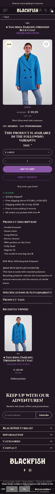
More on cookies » (43, 489)
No (24, 489)
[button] (5, 10)
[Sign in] (40, 10)
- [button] (5, 161)
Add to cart (27, 169)
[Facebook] (24, 470)
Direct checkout (27, 177)
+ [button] (49, 161)
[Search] (45, 10)
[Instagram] (30, 470)
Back (7, 17)
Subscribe (44, 415)
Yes (11, 489)
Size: (27, 145)
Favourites (46, 44)
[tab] (27, 221)
